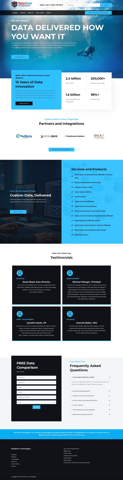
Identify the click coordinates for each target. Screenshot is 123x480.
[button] (91, 377)
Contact (48, 13)
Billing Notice (67, 451)
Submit (36, 407)
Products (15, 13)
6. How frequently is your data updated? (83, 410)
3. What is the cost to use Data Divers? (83, 396)
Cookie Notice (68, 458)
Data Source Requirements (71, 449)
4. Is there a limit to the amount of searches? (84, 400)
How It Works (40, 13)
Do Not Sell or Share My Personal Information (77, 462)
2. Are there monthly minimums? (81, 391)
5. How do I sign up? (77, 405)
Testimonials (15, 459)
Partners (22, 13)
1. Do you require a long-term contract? (83, 377)
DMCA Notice (67, 460)
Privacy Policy (67, 453)
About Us (30, 13)
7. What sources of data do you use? (82, 414)
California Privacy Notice (70, 455)
